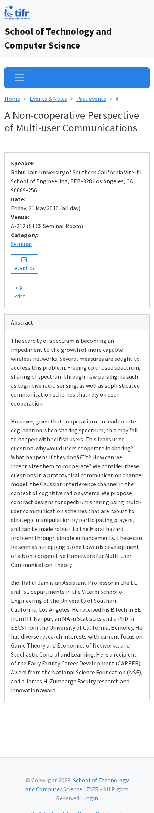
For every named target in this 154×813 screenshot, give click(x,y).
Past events (91, 98)
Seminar (21, 244)
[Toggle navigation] (19, 77)
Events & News (48, 98)
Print (19, 292)
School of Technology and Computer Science (57, 38)
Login (90, 798)
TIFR (92, 789)
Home (12, 98)
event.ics (24, 264)
